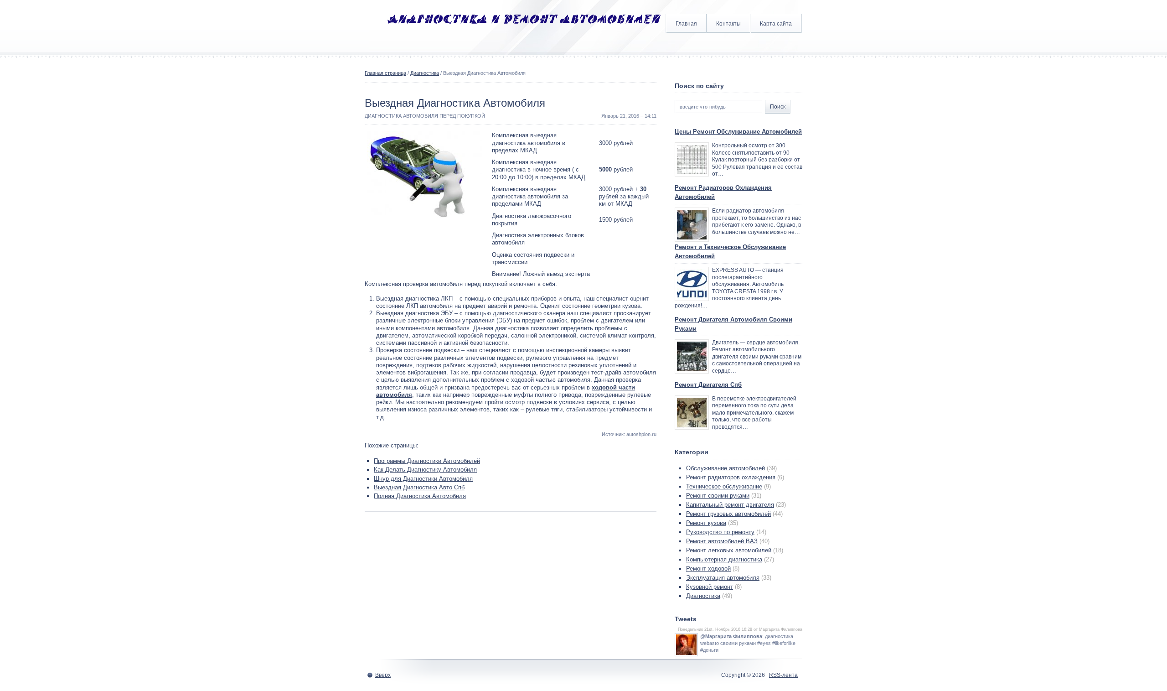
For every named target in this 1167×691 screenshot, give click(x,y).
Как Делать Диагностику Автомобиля (425, 469)
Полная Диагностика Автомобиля (420, 496)
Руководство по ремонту (720, 532)
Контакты (728, 24)
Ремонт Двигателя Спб (708, 384)
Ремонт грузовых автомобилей (728, 513)
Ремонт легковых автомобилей (728, 550)
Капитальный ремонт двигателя (730, 504)
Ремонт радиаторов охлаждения (730, 477)
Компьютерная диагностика (724, 559)
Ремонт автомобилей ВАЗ (722, 541)
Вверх (383, 675)
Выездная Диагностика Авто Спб (419, 487)
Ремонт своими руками (717, 495)
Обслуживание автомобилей (725, 468)
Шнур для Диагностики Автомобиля (423, 478)
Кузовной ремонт (709, 586)
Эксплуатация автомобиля (722, 577)
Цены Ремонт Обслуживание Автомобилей (738, 131)
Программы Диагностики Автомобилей (427, 460)
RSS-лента (783, 675)
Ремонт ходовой (708, 568)
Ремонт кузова (706, 523)
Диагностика (424, 73)
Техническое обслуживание (724, 486)
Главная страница (385, 73)
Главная (686, 24)
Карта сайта (776, 24)
